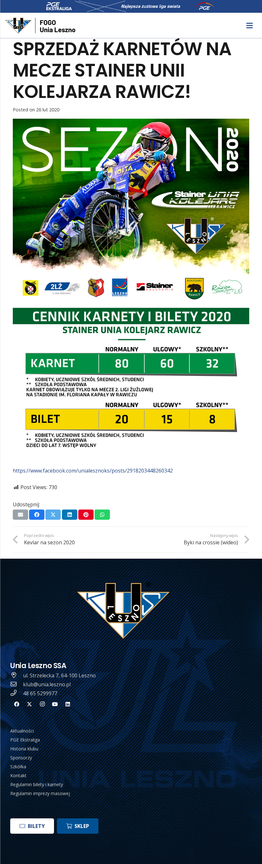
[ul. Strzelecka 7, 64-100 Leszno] (16, 675)
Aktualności (22, 731)
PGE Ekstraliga (25, 740)
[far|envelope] (16, 684)
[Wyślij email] (20, 515)
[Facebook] (16, 704)
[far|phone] (16, 693)
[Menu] (249, 26)
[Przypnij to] (86, 515)
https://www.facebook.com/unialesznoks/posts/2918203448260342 (93, 470)
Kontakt (18, 775)
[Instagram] (42, 704)
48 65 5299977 (40, 693)
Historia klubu (24, 749)
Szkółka (18, 766)
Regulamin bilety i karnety (36, 784)
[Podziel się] (36, 515)
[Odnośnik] (41, 26)
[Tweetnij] (53, 515)
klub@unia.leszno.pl (47, 684)
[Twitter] (29, 704)
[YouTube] (55, 704)
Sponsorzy (21, 758)
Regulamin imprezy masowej (40, 793)
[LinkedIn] (67, 704)
